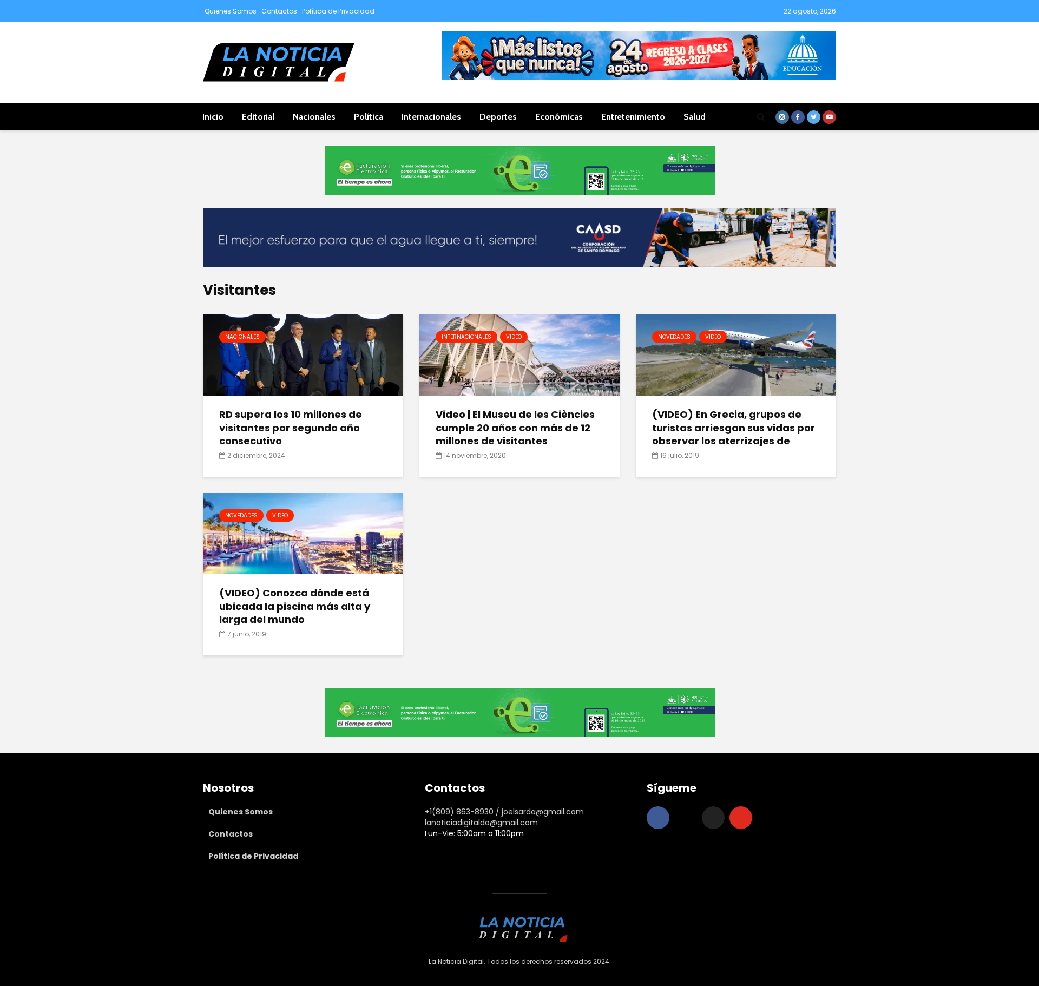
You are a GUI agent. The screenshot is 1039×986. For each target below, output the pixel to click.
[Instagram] (685, 817)
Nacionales (314, 116)
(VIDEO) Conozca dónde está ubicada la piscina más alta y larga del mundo (294, 606)
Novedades (674, 337)
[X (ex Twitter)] (713, 817)
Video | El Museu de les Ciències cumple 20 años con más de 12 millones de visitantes (515, 428)
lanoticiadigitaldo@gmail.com (481, 822)
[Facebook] (658, 817)
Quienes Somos (231, 11)
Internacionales (431, 116)
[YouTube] (740, 817)
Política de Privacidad (338, 11)
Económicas (559, 116)
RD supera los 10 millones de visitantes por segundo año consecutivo (290, 428)
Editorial (258, 116)
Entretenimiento (633, 116)
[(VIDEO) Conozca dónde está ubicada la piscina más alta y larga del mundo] (303, 533)
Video (514, 337)
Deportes (498, 116)
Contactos (279, 11)
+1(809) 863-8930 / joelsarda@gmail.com (504, 811)
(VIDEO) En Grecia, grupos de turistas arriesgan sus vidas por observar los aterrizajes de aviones (733, 434)
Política (368, 116)
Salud (694, 116)
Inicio (212, 116)
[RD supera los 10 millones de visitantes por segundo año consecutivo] (303, 354)
